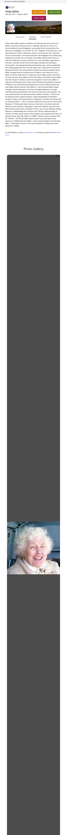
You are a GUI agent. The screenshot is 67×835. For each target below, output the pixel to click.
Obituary (20, 37)
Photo (33, 37)
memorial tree (30, 132)
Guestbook (46, 37)
